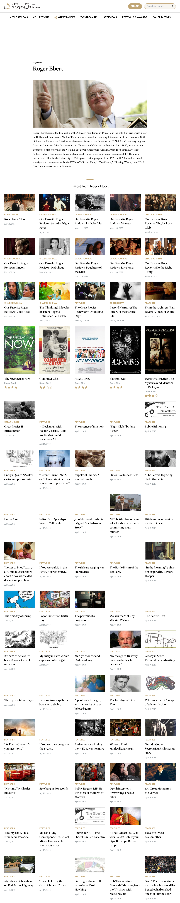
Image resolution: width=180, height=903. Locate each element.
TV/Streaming (89, 17)
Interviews (110, 17)
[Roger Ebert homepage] (22, 6)
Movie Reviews (18, 17)
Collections (41, 17)
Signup (135, 6)
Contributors (161, 17)
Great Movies (66, 17)
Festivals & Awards (134, 17)
